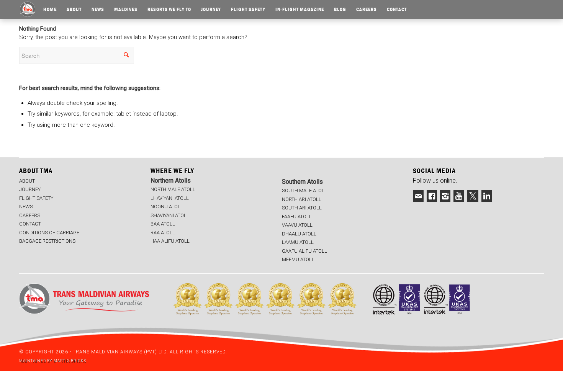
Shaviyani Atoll (170, 215)
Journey (30, 189)
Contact (30, 224)
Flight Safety (36, 198)
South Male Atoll (304, 190)
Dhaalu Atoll (299, 234)
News (26, 206)
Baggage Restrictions (47, 241)
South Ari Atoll (302, 208)
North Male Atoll (173, 189)
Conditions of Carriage (49, 232)
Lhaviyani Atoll (170, 198)
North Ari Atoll (301, 199)
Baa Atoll (163, 224)
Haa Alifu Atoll (170, 241)
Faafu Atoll (297, 216)
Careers (29, 215)
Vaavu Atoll (297, 225)
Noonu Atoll (167, 206)
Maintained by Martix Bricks (52, 361)
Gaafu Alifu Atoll (304, 251)
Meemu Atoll (298, 259)
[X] (472, 196)
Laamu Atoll (298, 242)
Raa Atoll (163, 232)
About (27, 181)
